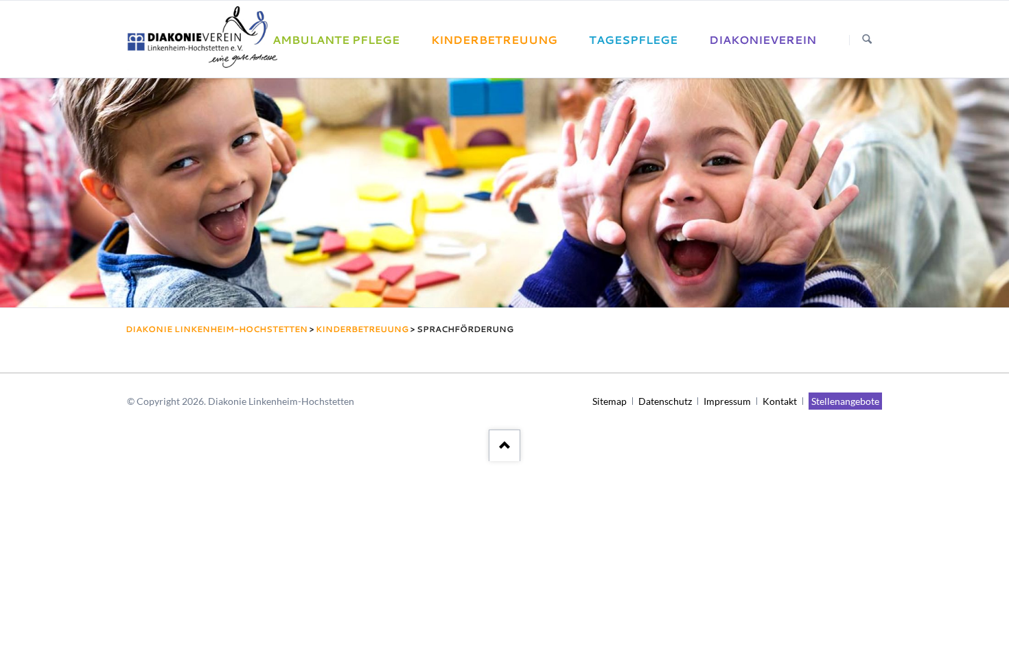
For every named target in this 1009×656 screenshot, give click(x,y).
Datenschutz (665, 401)
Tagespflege (633, 39)
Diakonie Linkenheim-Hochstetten (217, 329)
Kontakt (780, 401)
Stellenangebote (845, 401)
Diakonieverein (762, 39)
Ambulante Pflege (335, 39)
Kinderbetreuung (494, 39)
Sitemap (609, 401)
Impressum (727, 401)
